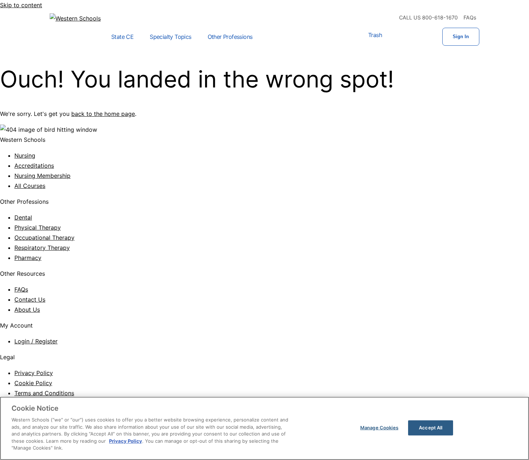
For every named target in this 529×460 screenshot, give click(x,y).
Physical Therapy (37, 227)
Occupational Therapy (44, 237)
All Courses (29, 185)
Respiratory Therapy (42, 247)
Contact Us (29, 299)
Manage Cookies (379, 427)
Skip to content (21, 5)
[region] (264, 428)
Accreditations (34, 165)
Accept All (430, 427)
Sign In (461, 36)
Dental (23, 217)
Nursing (24, 155)
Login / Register (36, 341)
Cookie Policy (33, 383)
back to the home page (103, 113)
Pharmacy (27, 257)
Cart (396, 37)
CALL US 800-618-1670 (428, 17)
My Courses (419, 37)
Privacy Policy (33, 372)
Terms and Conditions (44, 393)
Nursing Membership (42, 175)
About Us (27, 309)
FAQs (470, 17)
